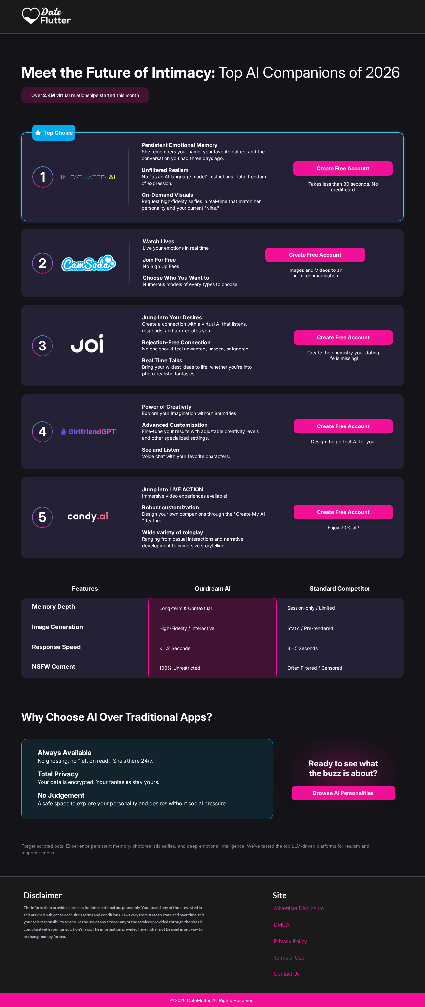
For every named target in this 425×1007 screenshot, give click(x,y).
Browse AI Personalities (343, 793)
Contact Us (287, 974)
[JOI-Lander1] (88, 345)
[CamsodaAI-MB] (88, 263)
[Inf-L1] (88, 176)
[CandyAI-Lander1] (88, 517)
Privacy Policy (290, 941)
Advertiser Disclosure (299, 908)
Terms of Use (289, 958)
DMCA (282, 925)
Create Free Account (343, 168)
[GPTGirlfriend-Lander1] (88, 431)
